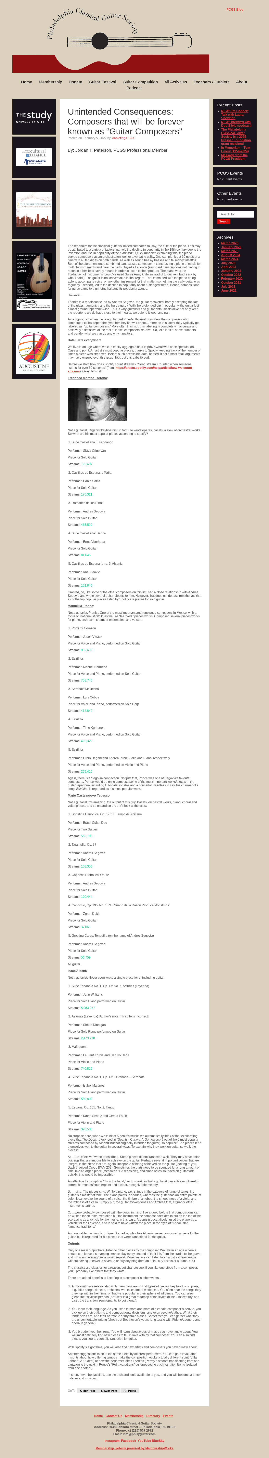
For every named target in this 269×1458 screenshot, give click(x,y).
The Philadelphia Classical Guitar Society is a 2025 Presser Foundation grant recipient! (236, 136)
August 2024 (230, 255)
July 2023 (228, 263)
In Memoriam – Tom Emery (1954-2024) (235, 149)
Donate (75, 82)
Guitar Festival (102, 82)
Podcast (134, 88)
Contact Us (114, 1416)
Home (26, 82)
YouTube (144, 1440)
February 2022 (232, 278)
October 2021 (231, 282)
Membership (134, 1416)
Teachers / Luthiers (212, 82)
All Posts (129, 1390)
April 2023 (228, 267)
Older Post (87, 1390)
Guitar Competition (140, 82)
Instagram (113, 1440)
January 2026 (231, 247)
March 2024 (229, 259)
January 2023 (231, 270)
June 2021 (229, 290)
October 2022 (231, 274)
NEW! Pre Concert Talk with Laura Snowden (234, 114)
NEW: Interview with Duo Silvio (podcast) (236, 123)
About (241, 82)
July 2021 (228, 286)
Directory (153, 1416)
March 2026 (229, 243)
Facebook (129, 1440)
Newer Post (109, 1390)
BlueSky (158, 1440)
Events (168, 1416)
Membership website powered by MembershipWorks (134, 1448)
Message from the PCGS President (234, 156)
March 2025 (229, 251)
